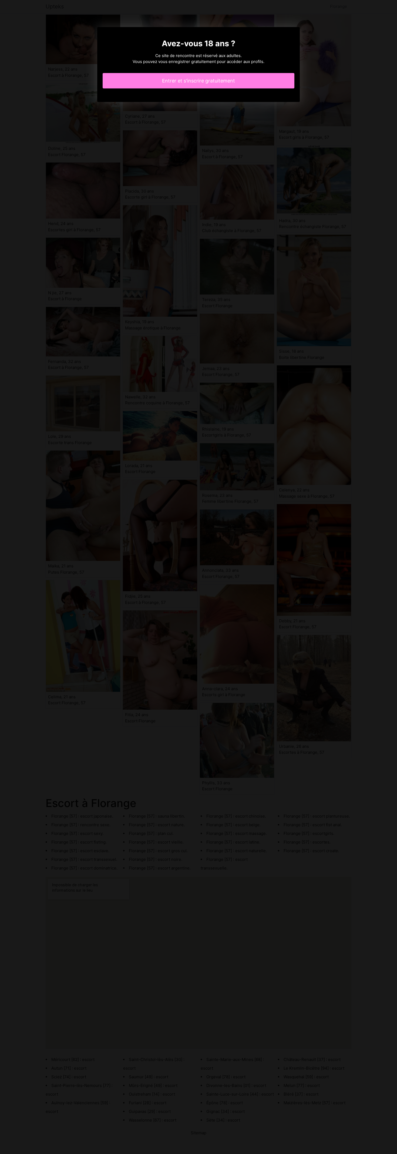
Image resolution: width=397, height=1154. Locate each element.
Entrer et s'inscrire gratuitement (198, 81)
